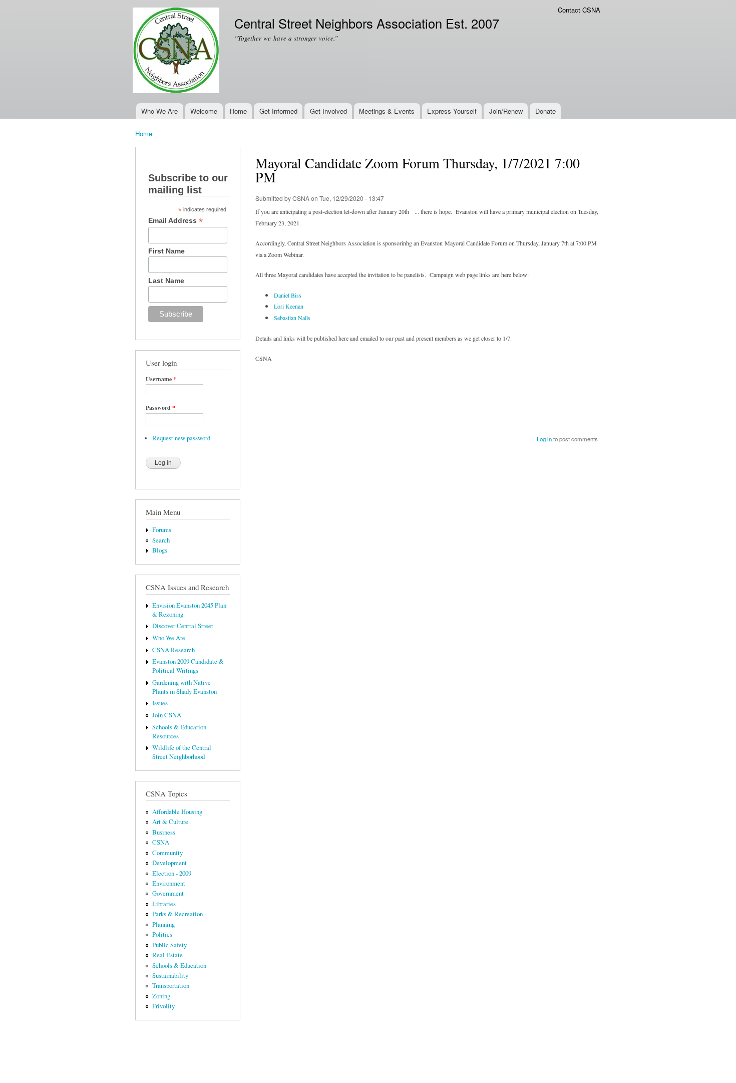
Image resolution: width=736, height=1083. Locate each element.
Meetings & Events (387, 111)
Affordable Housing (177, 811)
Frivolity (163, 1006)
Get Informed (278, 111)
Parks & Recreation (177, 914)
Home (238, 111)
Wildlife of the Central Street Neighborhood (181, 752)
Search (161, 540)
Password (160, 408)
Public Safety (169, 945)
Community (167, 853)
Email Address (175, 220)
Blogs (159, 550)
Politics (162, 934)
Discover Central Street (182, 626)
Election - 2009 (171, 873)
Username (161, 379)
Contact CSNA (579, 10)
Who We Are (159, 111)
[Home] (177, 51)
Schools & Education (179, 965)
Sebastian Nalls (292, 318)
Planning (163, 924)
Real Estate (167, 955)
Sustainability (170, 975)
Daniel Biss (287, 295)
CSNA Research (173, 650)
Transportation (170, 985)
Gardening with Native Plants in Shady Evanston (184, 687)
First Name (166, 251)
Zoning (161, 996)
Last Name (166, 281)
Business (163, 832)
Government (168, 893)
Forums (161, 529)
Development (169, 863)
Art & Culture (170, 822)
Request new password (181, 438)
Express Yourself (452, 111)
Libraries (164, 904)
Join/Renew (506, 111)
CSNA (160, 842)
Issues (160, 703)
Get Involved (328, 111)
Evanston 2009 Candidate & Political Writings (188, 666)
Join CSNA (166, 715)
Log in (544, 439)
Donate (545, 111)
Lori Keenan (288, 306)
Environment (168, 883)
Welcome (203, 111)
